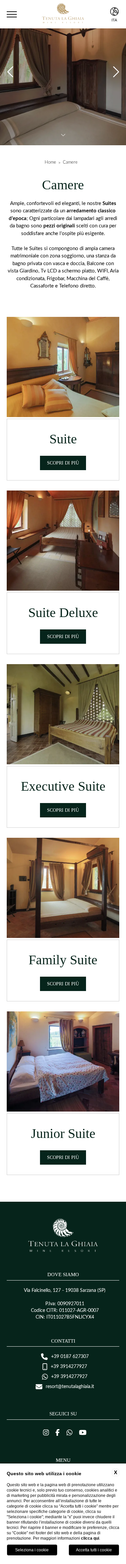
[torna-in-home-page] (63, 14)
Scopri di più (63, 462)
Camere (70, 162)
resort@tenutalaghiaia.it (70, 1386)
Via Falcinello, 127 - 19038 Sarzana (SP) (65, 1290)
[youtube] (83, 1433)
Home (50, 162)
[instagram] (46, 1433)
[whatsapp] (70, 1433)
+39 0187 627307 (70, 1356)
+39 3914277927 (69, 1366)
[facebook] (57, 1433)
